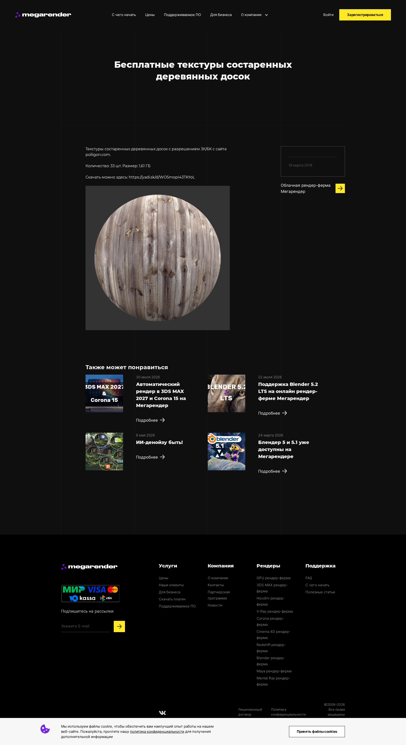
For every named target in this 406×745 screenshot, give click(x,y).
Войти (328, 14)
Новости (215, 605)
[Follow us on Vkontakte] (162, 713)
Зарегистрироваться (365, 14)
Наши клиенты (171, 585)
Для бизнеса (221, 14)
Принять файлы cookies (317, 731)
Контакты (216, 585)
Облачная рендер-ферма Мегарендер (306, 188)
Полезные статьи (320, 592)
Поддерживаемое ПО (182, 14)
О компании (251, 14)
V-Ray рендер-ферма (275, 611)
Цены (150, 14)
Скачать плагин (172, 599)
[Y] (119, 626)
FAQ (308, 578)
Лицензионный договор (250, 711)
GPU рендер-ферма (273, 578)
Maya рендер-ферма (274, 671)
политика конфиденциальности (157, 731)
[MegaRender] (43, 15)
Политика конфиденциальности (288, 711)
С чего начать (124, 14)
